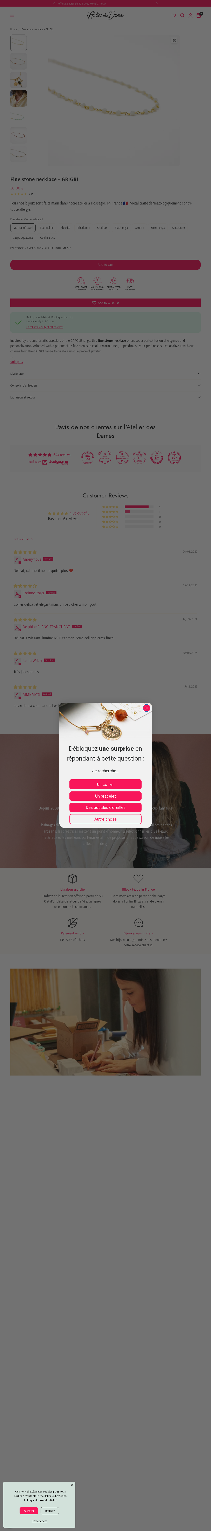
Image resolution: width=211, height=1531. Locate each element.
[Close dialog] (146, 708)
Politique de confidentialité (40, 1500)
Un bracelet (105, 796)
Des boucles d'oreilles (105, 807)
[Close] (72, 1485)
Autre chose (105, 819)
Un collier (105, 784)
